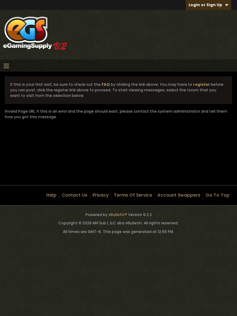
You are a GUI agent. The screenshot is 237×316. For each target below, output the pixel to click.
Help (51, 195)
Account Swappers (178, 195)
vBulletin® (117, 214)
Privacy (101, 195)
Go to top (218, 195)
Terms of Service (133, 195)
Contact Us (74, 195)
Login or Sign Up (205, 4)
